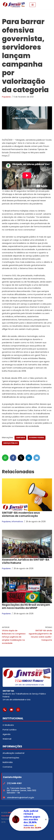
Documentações (11, 757)
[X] (21, 457)
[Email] (36, 457)
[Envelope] (11, 710)
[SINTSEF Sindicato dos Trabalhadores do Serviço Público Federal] (14, 5)
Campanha (20, 438)
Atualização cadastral (13, 753)
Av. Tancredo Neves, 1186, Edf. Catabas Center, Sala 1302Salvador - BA (21, 790)
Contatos (7, 766)
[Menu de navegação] (32, 4)
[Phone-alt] (5, 710)
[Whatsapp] (18, 710)
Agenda (6, 734)
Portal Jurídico (10, 729)
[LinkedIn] (29, 457)
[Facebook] (13, 457)
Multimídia (8, 762)
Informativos (17, 521)
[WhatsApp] (5, 457)
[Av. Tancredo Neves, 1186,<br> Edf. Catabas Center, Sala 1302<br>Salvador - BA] (4, 790)
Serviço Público (10, 443)
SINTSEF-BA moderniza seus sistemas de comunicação (21, 514)
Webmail (7, 738)
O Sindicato (8, 725)
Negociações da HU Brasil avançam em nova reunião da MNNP (26, 606)
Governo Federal (36, 438)
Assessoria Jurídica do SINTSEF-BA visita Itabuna (25, 561)
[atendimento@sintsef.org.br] (4, 797)
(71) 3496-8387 (14, 783)
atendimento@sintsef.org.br (20, 797)
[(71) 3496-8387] (4, 783)
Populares (6, 97)
